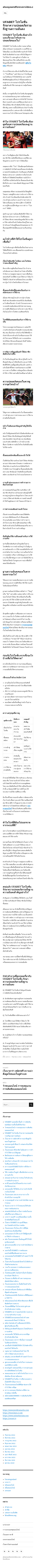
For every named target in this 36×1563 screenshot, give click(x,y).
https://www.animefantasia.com (16, 1416)
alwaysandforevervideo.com (12, 1557)
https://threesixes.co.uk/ (13, 1413)
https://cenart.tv (9, 1418)
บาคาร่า (7, 1482)
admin (8, 1057)
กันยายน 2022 (10, 1435)
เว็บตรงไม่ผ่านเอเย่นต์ (10, 1544)
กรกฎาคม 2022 (10, 1441)
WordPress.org (10, 1515)
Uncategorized (10, 1479)
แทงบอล (8, 1491)
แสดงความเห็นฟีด (11, 1513)
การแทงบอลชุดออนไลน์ (11, 1530)
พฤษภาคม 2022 (11, 1446)
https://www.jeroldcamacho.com (16, 1410)
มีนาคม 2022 (9, 1452)
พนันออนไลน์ (27, 1057)
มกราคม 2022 (10, 1457)
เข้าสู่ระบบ (8, 1507)
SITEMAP (6, 1525)
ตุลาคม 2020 (9, 1463)
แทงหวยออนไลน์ (9, 1539)
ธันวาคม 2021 (10, 1460)
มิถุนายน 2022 (10, 1443)
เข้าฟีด (7, 1510)
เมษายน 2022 (10, 1449)
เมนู (5, 13)
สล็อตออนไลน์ (10, 1488)
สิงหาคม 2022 (10, 1438)
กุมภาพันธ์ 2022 (10, 1455)
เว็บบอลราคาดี (8, 1535)
